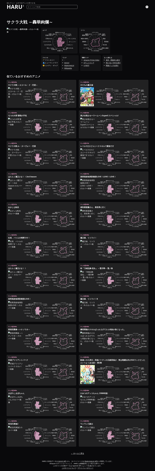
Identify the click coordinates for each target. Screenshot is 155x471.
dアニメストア (89, 63)
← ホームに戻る (77, 453)
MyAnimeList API (91, 461)
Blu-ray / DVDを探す (113, 63)
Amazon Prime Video (91, 60)
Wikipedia (68, 68)
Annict (66, 63)
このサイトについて (69, 468)
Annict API (62, 461)
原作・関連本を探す (113, 60)
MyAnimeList (69, 65)
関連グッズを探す (112, 65)
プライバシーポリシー (85, 468)
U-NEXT (86, 65)
